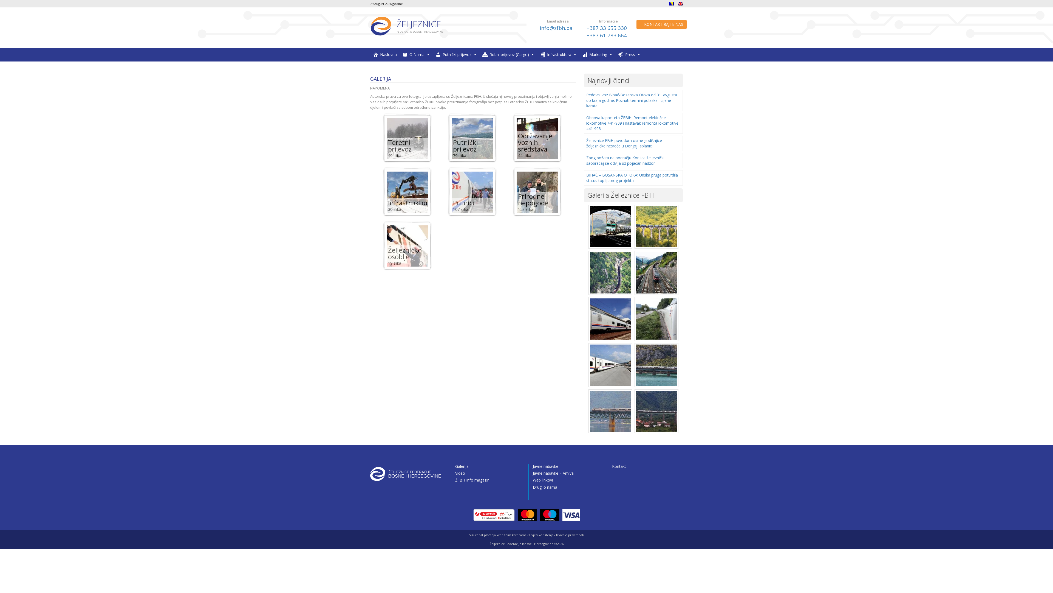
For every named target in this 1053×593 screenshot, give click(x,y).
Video (460, 473)
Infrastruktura (559, 54)
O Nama (416, 54)
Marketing (598, 54)
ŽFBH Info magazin (472, 480)
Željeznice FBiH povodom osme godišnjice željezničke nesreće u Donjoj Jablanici (624, 143)
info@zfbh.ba (556, 28)
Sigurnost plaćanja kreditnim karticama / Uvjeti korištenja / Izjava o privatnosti (526, 535)
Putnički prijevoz (457, 54)
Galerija (462, 466)
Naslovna (388, 54)
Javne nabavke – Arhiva (553, 473)
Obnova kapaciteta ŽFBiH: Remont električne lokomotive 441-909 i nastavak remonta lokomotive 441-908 (632, 123)
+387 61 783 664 (607, 35)
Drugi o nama (545, 487)
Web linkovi (543, 480)
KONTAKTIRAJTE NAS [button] (663, 24)
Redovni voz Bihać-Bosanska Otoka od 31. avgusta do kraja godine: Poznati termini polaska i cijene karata (631, 100)
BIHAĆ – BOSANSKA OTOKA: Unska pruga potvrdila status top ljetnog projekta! (632, 177)
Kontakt (619, 466)
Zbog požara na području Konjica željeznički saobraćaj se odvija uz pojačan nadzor (625, 160)
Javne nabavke (545, 466)
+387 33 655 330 (607, 28)
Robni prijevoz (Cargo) (509, 54)
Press (630, 54)
